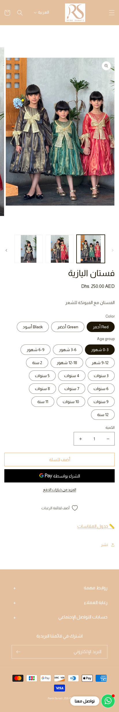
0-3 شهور (100, 349)
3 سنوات (101, 375)
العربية (43, 12)
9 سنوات (101, 401)
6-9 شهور (35, 349)
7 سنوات (71, 388)
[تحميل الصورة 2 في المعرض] (60, 249)
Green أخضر (67, 327)
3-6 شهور (68, 349)
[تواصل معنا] (108, 701)
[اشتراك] (18, 652)
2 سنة (37, 362)
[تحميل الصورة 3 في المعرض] (28, 249)
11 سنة (42, 401)
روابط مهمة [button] (95, 587)
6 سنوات (101, 388)
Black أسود (33, 327)
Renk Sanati (55, 698)
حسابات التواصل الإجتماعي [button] (82, 616)
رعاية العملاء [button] (95, 602)
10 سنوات (71, 401)
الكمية (110, 427)
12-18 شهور (67, 362)
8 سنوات (42, 388)
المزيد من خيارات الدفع (59, 490)
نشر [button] (104, 544)
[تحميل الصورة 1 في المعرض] (91, 249)
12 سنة (103, 414)
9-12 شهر (100, 362)
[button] (111, 12)
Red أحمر (101, 327)
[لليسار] (112, 250)
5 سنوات (42, 375)
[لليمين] (6, 250)
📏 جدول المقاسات (96, 526)
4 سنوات (71, 375)
